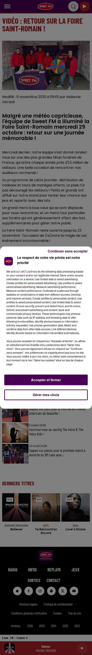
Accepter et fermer (46, 379)
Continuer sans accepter (68, 251)
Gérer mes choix (46, 394)
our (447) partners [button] (26, 271)
